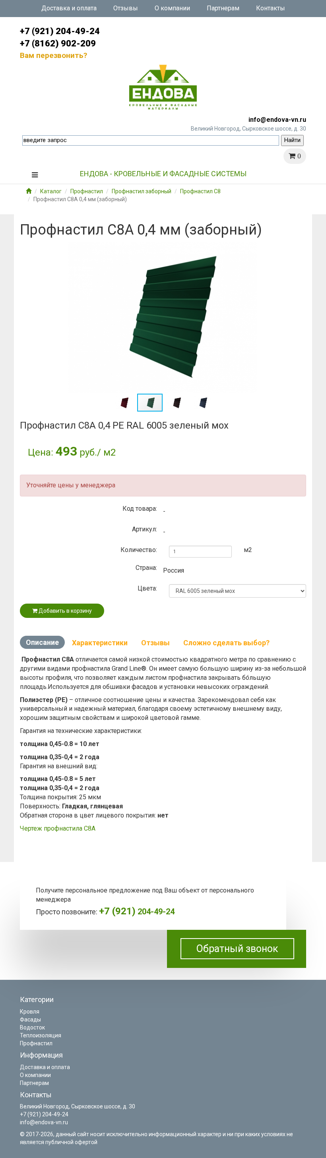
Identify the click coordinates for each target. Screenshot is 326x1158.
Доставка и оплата (69, 8)
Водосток (32, 1027)
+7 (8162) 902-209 (58, 43)
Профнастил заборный (141, 191)
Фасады (30, 1019)
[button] (299, 249)
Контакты (270, 8)
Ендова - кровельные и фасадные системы (163, 173)
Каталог (51, 191)
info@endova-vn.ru (277, 119)
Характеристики (100, 643)
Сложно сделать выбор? (226, 643)
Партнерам (223, 8)
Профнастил (86, 191)
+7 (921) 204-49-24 (60, 31)
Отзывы (125, 8)
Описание (42, 642)
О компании (172, 8)
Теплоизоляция (40, 1035)
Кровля (29, 1011)
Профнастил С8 (200, 191)
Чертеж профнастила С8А (57, 828)
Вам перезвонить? (53, 55)
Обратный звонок (237, 948)
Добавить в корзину (64, 611)
